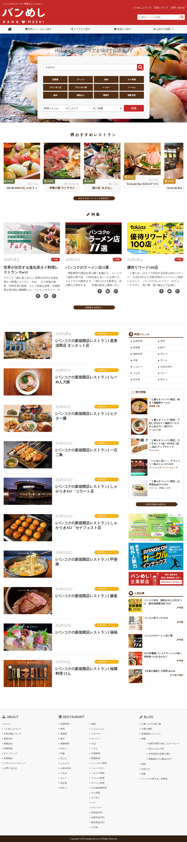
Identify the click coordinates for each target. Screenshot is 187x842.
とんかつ (137, 366)
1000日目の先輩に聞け (160, 754)
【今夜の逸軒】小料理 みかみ (159, 671)
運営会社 (8, 738)
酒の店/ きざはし (102, 187)
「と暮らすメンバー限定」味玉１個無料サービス (164, 402)
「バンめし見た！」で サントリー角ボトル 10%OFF (164, 464)
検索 (134, 108)
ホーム (7, 724)
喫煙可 (106, 95)
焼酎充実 (132, 95)
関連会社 (8, 743)
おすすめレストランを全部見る (95, 198)
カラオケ (95, 797)
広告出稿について (12, 733)
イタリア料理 (97, 773)
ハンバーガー (97, 768)
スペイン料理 (97, 783)
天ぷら (163, 360)
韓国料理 (95, 758)
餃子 (162, 347)
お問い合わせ (178, 7)
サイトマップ (10, 753)
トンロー (106, 87)
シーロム (132, 87)
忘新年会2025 (97, 817)
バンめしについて (142, 7)
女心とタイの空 (156, 748)
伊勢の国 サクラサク (62, 187)
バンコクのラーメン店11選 (87, 267)
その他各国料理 (99, 788)
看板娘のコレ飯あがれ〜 (161, 759)
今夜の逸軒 (177, 675)
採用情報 (8, 748)
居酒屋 (55, 79)
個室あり (81, 95)
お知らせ (145, 769)
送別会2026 (96, 812)
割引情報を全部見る (157, 504)
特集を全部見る (94, 307)
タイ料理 (132, 79)
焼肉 (106, 79)
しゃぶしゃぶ (97, 729)
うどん (94, 748)
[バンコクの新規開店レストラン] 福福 (86, 632)
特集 (56, 259)
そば (93, 743)
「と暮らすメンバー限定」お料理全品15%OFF (164, 484)
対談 (143, 764)
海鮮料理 (137, 353)
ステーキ (95, 733)
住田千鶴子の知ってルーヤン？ (164, 743)
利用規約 (8, 758)
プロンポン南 (81, 87)
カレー (163, 373)
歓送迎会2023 (97, 822)
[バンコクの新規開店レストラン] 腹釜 (86, 596)
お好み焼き (166, 366)
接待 (55, 95)
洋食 (135, 360)
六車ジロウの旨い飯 (151, 724)
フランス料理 (97, 778)
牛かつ (163, 353)
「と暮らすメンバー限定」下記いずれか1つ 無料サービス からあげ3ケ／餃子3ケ (164, 424)
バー (93, 802)
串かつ (163, 379)
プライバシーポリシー (15, 763)
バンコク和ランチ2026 (156, 618)
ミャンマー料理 (99, 763)
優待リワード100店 (142, 267)
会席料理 (137, 341)
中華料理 (95, 753)
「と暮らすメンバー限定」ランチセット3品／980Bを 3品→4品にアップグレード (164, 445)
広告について (161, 7)
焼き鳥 (130, 177)
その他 (94, 827)
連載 (143, 738)
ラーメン (81, 79)
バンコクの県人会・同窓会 (154, 778)
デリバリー (96, 807)
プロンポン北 (55, 87)
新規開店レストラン (107, 333)
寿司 (162, 341)
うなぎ (136, 373)
